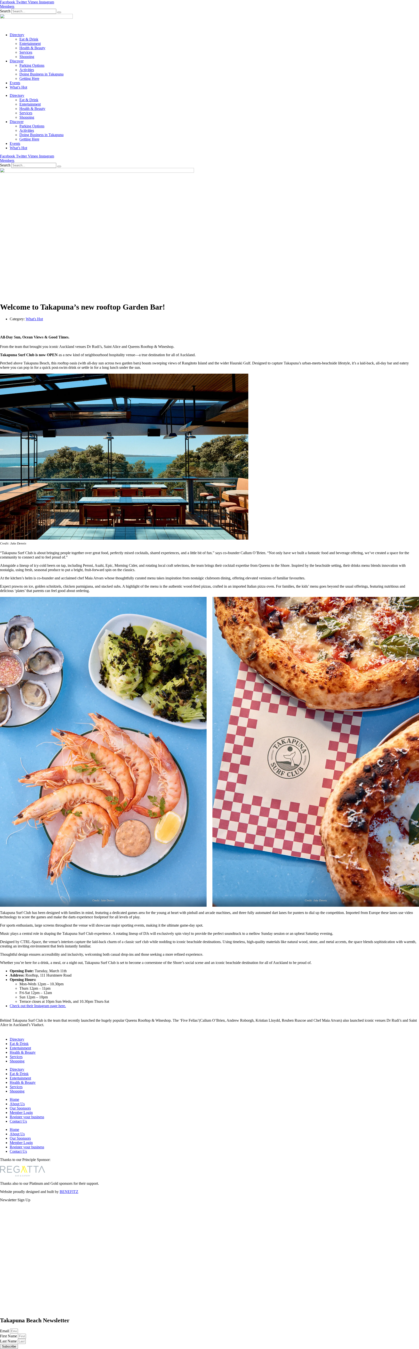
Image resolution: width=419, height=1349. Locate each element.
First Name (9, 1336)
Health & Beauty (32, 48)
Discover (17, 61)
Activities (26, 70)
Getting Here (29, 78)
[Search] (59, 12)
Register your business (27, 1117)
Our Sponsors (20, 1108)
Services (25, 52)
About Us (17, 1104)
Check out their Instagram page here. (38, 1006)
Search (5, 11)
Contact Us (18, 1121)
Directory (17, 35)
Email (5, 1331)
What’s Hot (18, 87)
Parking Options (31, 65)
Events (15, 83)
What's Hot (34, 319)
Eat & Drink (28, 39)
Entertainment (30, 43)
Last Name (9, 1341)
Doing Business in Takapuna (41, 74)
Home (14, 1099)
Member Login (21, 1112)
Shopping (26, 57)
